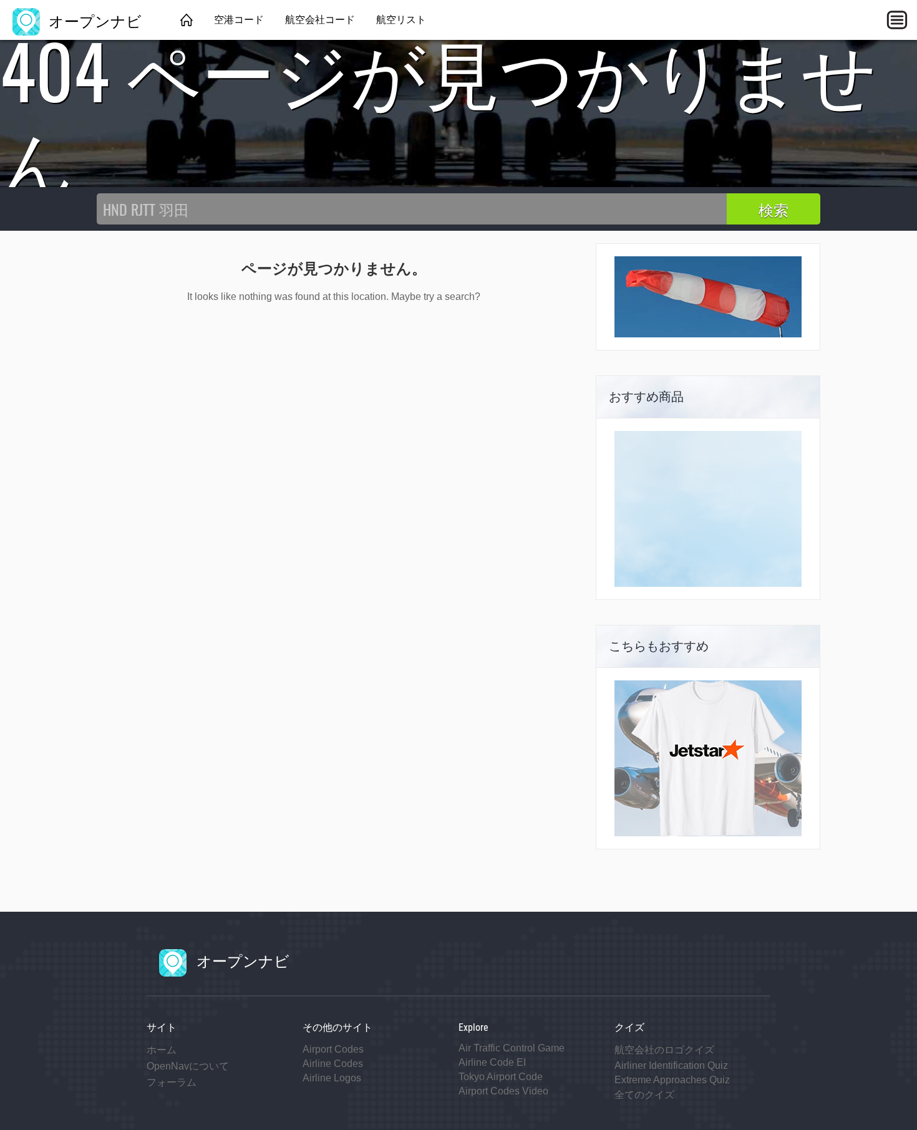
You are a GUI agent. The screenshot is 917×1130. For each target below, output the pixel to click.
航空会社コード (320, 19)
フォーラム (171, 1082)
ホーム (162, 1050)
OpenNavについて (188, 1066)
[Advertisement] (708, 509)
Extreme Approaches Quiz (672, 1079)
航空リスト (401, 19)
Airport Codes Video (503, 1091)
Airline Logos (332, 1078)
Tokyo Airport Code (500, 1076)
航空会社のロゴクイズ (664, 1050)
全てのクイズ (644, 1094)
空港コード (239, 19)
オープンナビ (93, 20)
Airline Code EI (492, 1062)
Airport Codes (333, 1049)
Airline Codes (333, 1063)
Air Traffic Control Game (511, 1048)
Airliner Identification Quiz (671, 1065)
